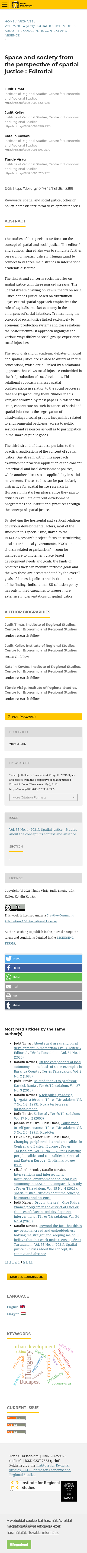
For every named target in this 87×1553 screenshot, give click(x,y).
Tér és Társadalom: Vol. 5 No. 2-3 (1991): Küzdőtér (48, 1129)
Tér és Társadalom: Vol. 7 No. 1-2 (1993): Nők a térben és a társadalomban (48, 1104)
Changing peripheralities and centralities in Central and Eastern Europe (48, 1144)
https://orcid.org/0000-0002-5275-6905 (27, 102)
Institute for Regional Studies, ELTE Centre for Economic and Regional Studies (40, 1470)
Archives (25, 21)
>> (30, 1262)
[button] (43, 959)
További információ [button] (43, 1533)
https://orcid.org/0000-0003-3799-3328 (27, 173)
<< (6, 1262)
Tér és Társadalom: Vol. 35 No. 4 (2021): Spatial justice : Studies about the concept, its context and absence (47, 1193)
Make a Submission (27, 1277)
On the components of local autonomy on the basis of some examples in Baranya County (48, 1067)
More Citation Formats (29, 797)
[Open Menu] (4, 4)
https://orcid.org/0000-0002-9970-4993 (28, 126)
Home (10, 21)
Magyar (14, 1314)
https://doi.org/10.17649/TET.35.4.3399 (43, 188)
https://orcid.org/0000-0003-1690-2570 (27, 149)
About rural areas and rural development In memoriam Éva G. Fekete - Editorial (47, 1048)
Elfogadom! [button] (19, 1544)
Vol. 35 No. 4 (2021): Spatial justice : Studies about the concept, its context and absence (40, 30)
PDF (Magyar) (23, 717)
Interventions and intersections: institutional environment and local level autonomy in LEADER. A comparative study (48, 1179)
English (13, 1307)
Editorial (41, 1113)
